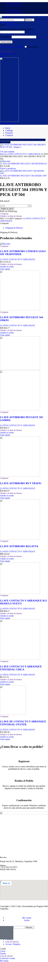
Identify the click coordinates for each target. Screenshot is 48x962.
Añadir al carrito (7, 209)
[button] (7, 266)
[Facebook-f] (3, 873)
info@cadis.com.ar (8, 869)
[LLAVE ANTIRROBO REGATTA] (20, 539)
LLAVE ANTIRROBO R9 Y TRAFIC (21, 483)
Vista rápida (5, 269)
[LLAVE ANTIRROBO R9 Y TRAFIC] (20, 476)
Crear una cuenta (12, 25)
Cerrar (2, 951)
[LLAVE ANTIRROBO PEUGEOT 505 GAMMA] (20, 369)
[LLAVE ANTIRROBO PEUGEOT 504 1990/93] (20, 310)
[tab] (14, 228)
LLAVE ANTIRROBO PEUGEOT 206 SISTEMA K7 (23, 163)
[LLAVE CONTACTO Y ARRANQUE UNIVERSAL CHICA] (20, 659)
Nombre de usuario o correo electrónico (17, 29)
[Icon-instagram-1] (10, 873)
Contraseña (5, 37)
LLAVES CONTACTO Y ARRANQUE (23, 154)
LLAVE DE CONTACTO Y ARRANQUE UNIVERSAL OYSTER (23, 723)
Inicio (2, 154)
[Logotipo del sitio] (3, 17)
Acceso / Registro (12, 944)
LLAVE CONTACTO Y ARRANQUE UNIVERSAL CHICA (21, 668)
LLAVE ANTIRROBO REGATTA (19, 546)
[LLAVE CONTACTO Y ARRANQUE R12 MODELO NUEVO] (20, 593)
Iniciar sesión (6, 42)
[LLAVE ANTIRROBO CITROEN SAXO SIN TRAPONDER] (5, 244)
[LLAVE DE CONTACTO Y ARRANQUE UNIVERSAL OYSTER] (13, 714)
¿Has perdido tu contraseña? (12, 47)
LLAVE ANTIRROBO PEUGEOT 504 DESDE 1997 (23, 176)
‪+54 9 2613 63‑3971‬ (8, 867)
